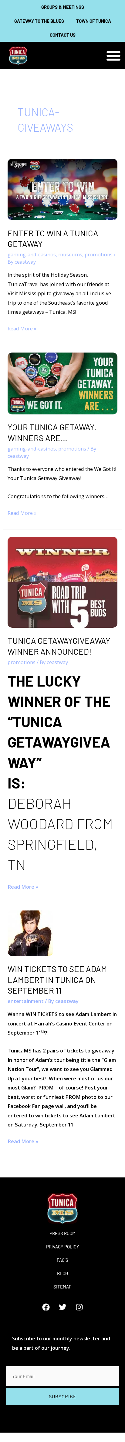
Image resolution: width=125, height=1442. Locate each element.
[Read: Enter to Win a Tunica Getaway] (62, 188)
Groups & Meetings (62, 7)
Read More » (22, 328)
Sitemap (62, 1286)
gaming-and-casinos (32, 254)
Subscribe (62, 1396)
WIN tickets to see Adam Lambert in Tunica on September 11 (57, 979)
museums (70, 254)
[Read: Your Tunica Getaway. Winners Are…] (62, 382)
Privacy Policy (62, 1246)
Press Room (62, 1233)
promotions (99, 254)
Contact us (63, 35)
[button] (113, 55)
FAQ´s (62, 1260)
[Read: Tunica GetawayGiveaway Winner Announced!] (62, 581)
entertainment (26, 1001)
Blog (62, 1273)
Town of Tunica (93, 21)
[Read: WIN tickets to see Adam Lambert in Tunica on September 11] (30, 932)
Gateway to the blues (39, 21)
